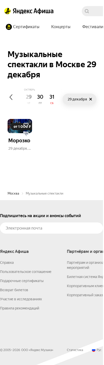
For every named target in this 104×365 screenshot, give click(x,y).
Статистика (75, 350)
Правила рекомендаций (19, 308)
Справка (7, 262)
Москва (13, 193)
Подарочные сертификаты (22, 281)
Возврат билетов (14, 290)
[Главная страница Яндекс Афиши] (7, 11)
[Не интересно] (26, 134)
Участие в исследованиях (21, 299)
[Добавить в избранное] (26, 125)
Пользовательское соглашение (25, 272)
